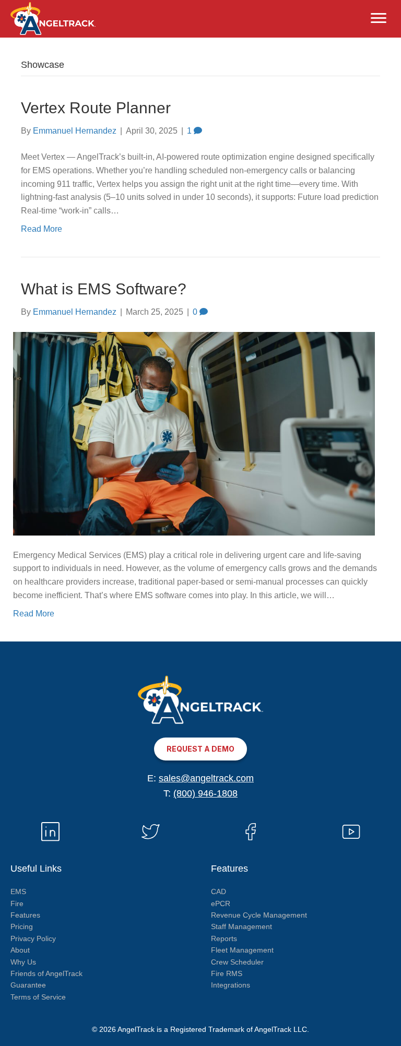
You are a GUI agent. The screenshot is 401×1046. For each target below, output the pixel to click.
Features (25, 915)
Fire (16, 903)
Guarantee (28, 985)
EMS (18, 891)
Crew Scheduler (237, 962)
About (20, 950)
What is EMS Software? (103, 289)
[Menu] (379, 18)
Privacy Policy (33, 938)
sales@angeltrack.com (206, 778)
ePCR (220, 903)
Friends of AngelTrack (46, 973)
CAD (218, 891)
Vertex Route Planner (96, 107)
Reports (224, 938)
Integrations (230, 985)
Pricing (21, 926)
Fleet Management (242, 950)
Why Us (23, 962)
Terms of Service (38, 997)
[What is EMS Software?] (194, 433)
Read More (41, 228)
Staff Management (241, 926)
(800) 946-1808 (205, 793)
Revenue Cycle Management (259, 915)
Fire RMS (226, 973)
